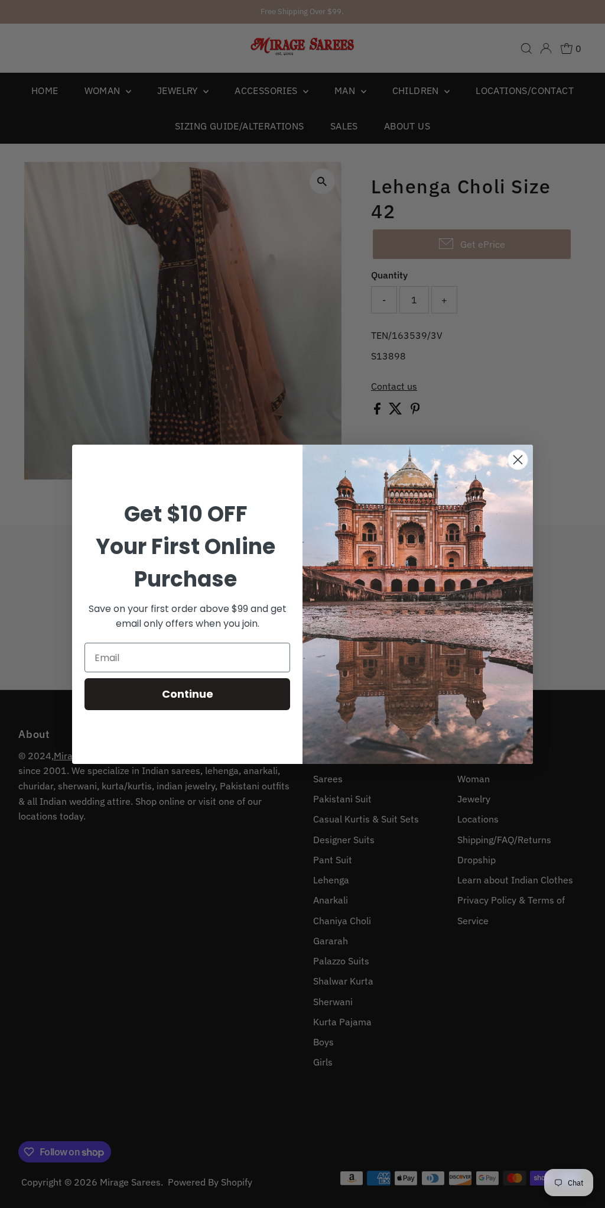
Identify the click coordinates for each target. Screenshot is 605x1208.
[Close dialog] (518, 459)
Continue (187, 693)
